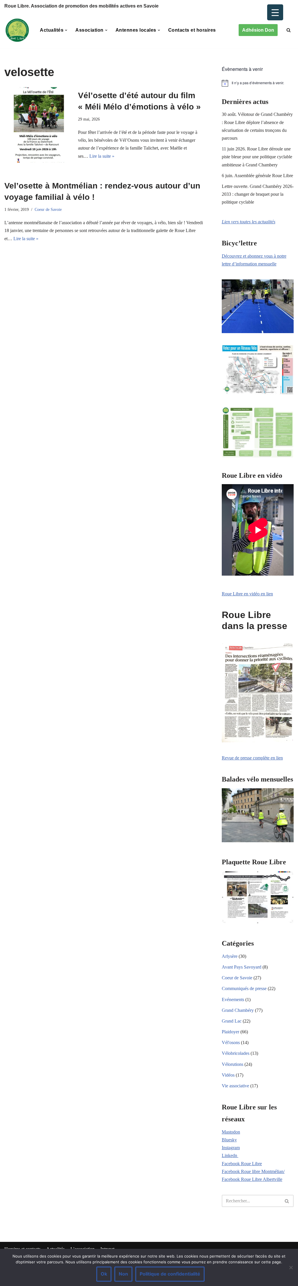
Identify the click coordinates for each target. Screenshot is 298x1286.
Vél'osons (231, 1042)
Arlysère (229, 956)
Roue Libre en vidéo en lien (247, 593)
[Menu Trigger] (275, 12)
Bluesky (229, 1139)
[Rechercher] (288, 30)
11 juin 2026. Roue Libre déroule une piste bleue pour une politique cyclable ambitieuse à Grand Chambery (257, 156)
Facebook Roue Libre (242, 1163)
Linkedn (230, 1155)
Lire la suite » (101, 156)
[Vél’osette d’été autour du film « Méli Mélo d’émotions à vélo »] (38, 125)
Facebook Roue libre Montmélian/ (253, 1171)
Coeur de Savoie (48, 209)
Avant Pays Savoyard (241, 966)
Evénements (233, 999)
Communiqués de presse (244, 988)
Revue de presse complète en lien (252, 757)
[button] (66, 30)
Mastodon (231, 1131)
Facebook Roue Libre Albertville (252, 1179)
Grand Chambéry (238, 1010)
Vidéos (228, 1075)
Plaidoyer (230, 1031)
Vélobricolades (235, 1053)
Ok (104, 1274)
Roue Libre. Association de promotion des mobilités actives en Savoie (81, 5)
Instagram (231, 1147)
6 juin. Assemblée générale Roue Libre (257, 175)
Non (123, 1274)
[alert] (258, 83)
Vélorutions (232, 1064)
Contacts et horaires (192, 30)
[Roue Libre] (17, 30)
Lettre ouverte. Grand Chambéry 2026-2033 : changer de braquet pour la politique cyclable (258, 194)
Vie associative (235, 1085)
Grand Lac (232, 1021)
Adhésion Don (258, 30)
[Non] (291, 1267)
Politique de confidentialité (170, 1274)
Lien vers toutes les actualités (248, 221)
